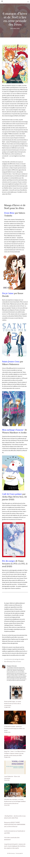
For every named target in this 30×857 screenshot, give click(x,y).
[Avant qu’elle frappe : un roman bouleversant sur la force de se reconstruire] (15, 698)
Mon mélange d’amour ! (13, 430)
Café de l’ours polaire (12, 494)
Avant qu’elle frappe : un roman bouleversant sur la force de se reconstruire (12, 703)
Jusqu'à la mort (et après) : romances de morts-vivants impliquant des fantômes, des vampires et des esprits (15, 846)
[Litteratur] (2, 1)
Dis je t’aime (7, 293)
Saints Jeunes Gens (10, 361)
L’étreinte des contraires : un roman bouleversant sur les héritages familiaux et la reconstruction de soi (15, 801)
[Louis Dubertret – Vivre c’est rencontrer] (15, 773)
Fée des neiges (8, 561)
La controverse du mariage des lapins (14, 659)
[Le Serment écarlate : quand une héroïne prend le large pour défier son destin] (15, 723)
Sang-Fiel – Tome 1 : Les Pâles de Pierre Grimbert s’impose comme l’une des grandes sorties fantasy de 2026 (14, 753)
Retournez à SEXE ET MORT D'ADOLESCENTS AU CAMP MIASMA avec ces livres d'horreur (14, 824)
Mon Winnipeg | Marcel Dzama (12, 661)
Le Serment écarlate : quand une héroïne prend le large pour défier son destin (14, 728)
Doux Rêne (9, 213)
